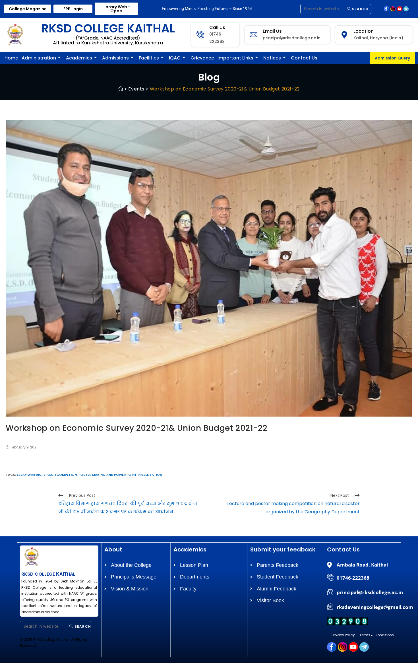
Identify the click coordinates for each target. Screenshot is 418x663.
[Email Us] (253, 34)
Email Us (272, 31)
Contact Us (304, 58)
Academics (79, 58)
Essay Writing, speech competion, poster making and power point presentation (89, 474)
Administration (39, 58)
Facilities (149, 58)
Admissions (115, 58)
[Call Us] (200, 34)
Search (360, 9)
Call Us (217, 27)
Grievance (202, 58)
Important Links (235, 58)
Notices (272, 58)
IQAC (175, 58)
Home (11, 58)
